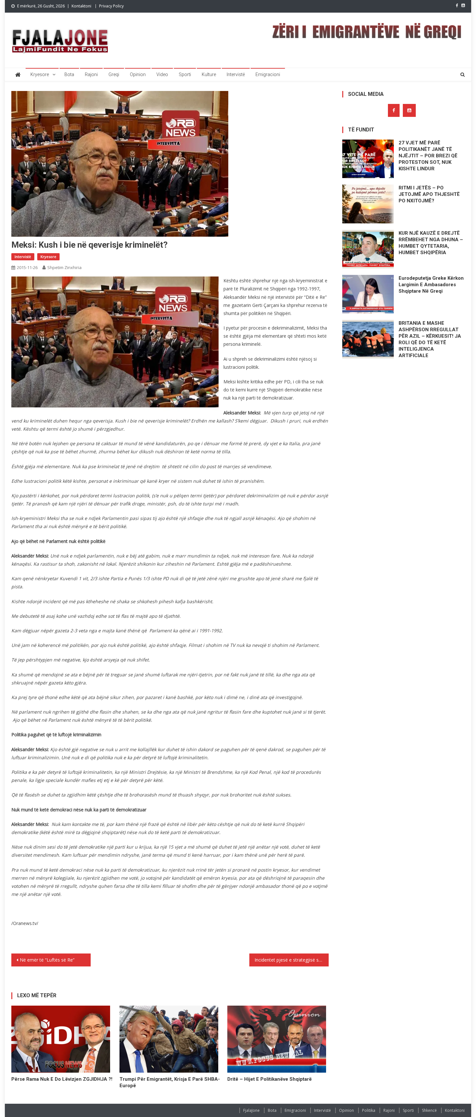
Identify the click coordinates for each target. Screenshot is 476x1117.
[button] (115, 346)
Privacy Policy (111, 6)
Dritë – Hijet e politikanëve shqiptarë (269, 1079)
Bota (69, 74)
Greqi (113, 74)
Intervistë (236, 74)
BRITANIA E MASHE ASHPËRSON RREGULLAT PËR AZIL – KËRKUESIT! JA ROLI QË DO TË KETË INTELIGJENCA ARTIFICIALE (430, 339)
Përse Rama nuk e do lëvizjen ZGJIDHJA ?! (61, 1079)
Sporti (185, 74)
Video (162, 74)
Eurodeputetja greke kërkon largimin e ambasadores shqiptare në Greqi (431, 284)
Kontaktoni (81, 6)
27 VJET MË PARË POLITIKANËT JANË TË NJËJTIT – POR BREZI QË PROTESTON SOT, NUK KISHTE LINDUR (428, 156)
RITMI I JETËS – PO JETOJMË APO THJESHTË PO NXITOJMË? (429, 194)
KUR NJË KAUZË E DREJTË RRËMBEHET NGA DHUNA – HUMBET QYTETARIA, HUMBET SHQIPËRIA (431, 242)
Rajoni (91, 74)
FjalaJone (251, 1110)
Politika (368, 1110)
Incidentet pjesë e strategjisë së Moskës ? (292, 960)
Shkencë (429, 1110)
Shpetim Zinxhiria (64, 267)
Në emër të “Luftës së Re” (47, 960)
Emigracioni (267, 74)
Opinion (138, 74)
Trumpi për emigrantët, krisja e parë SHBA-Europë (169, 1082)
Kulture (209, 74)
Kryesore (39, 74)
